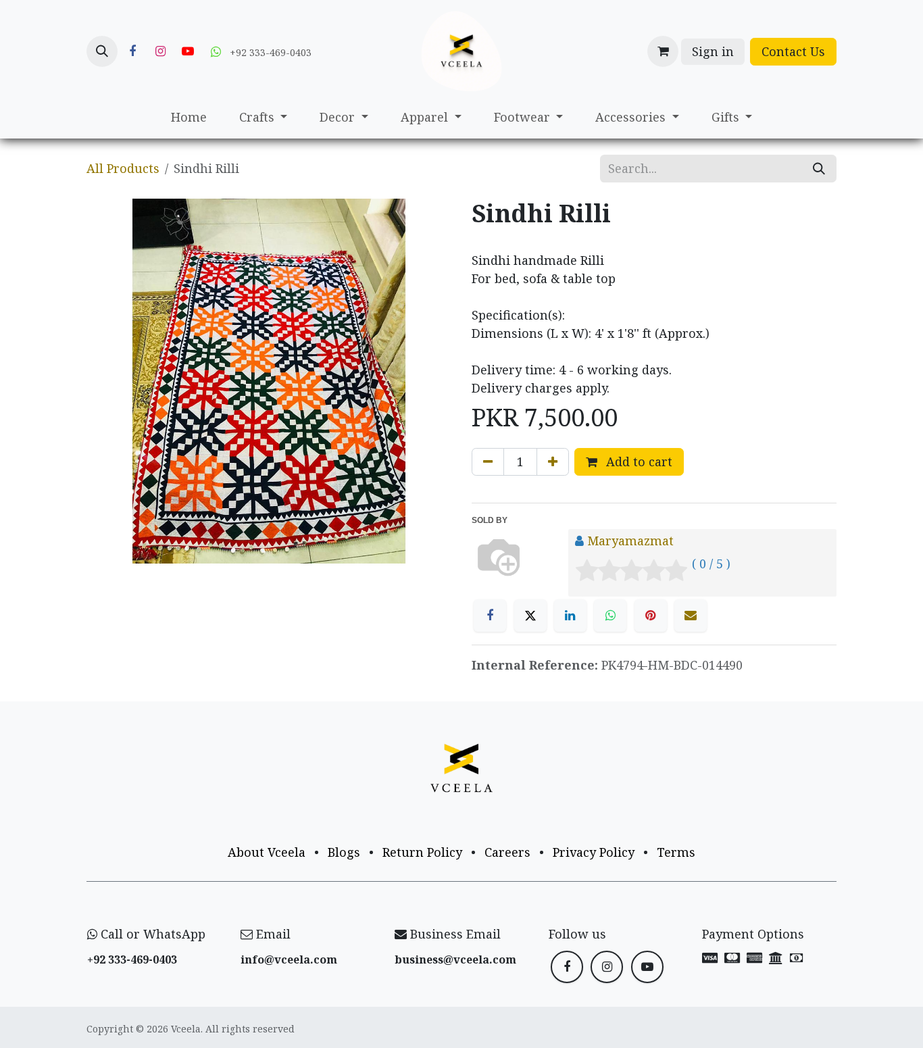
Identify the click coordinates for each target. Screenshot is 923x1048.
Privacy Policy (593, 852)
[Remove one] (488, 462)
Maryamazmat (630, 540)
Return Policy (422, 852)
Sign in (713, 51)
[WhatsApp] (610, 615)
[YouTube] (188, 51)
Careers (507, 852)
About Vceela (266, 852)
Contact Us (793, 51)
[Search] (819, 168)
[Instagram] (160, 51)
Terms (676, 852)
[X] (530, 615)
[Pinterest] (650, 615)
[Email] (690, 615)
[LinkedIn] (570, 615)
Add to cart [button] (637, 461)
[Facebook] (132, 51)
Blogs (344, 852)
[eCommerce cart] (662, 51)
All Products (122, 168)
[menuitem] (189, 117)
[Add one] (553, 462)
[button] (102, 51)
